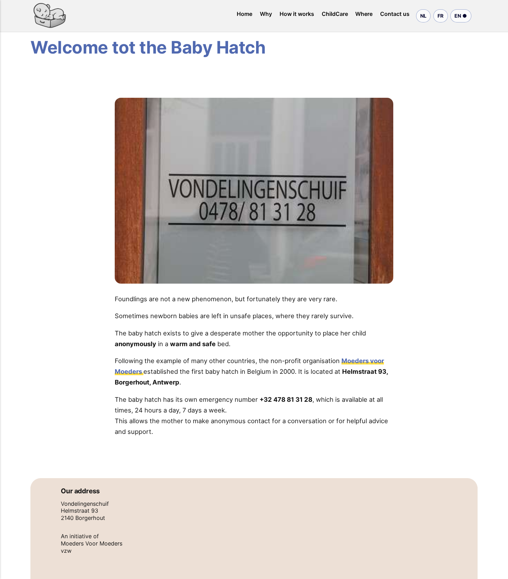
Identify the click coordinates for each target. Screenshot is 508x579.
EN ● (460, 16)
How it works (297, 13)
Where (364, 13)
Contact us (395, 13)
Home (244, 13)
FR (441, 16)
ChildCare (335, 13)
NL (423, 16)
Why (266, 13)
